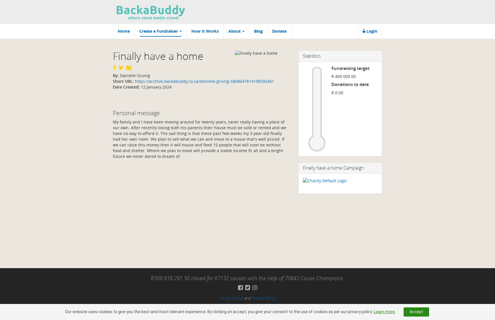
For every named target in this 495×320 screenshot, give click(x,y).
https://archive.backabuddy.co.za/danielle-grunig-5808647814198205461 (204, 81)
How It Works (205, 31)
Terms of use (231, 298)
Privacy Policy (263, 298)
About (235, 31)
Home (124, 31)
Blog (258, 31)
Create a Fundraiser (159, 31)
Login (371, 31)
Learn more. (385, 311)
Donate (279, 31)
